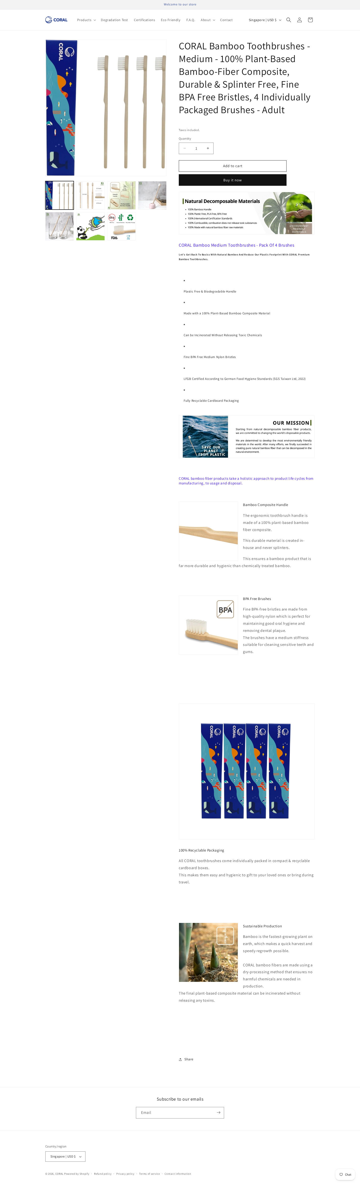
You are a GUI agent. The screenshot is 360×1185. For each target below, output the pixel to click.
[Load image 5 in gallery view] (59, 226)
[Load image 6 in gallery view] (90, 226)
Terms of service (149, 1173)
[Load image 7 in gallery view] (121, 226)
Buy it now (232, 180)
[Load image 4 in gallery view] (152, 195)
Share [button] (188, 1059)
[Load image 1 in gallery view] (59, 195)
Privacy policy (125, 1173)
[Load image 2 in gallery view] (90, 195)
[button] (86, 20)
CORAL (59, 1173)
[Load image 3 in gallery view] (121, 195)
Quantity (185, 138)
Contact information (178, 1173)
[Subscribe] (218, 1112)
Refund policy (102, 1173)
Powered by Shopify (76, 1173)
